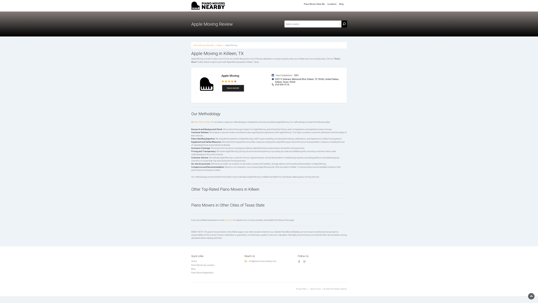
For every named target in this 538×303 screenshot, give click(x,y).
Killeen (219, 45)
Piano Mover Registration (202, 273)
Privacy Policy (301, 289)
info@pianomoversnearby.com (262, 261)
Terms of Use (315, 289)
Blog (341, 4)
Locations (332, 4)
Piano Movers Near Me (314, 4)
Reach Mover (233, 88)
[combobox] (313, 23)
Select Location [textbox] (292, 24)
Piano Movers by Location (202, 265)
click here (229, 220)
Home (194, 261)
